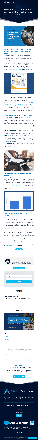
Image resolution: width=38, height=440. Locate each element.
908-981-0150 (11, 302)
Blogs (7, 336)
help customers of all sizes (16, 237)
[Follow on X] (19, 291)
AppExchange (22, 429)
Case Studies (8, 338)
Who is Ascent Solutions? (19, 376)
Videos (7, 341)
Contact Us (19, 249)
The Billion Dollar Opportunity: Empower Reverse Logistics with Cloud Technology (19, 319)
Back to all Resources (19, 268)
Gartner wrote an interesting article (14, 69)
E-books (7, 339)
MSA (18, 437)
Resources (9, 16)
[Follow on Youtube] (21, 291)
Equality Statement (23, 437)
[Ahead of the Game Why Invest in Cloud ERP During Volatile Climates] (19, 93)
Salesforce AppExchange (9, 245)
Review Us (18, 418)
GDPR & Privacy (15, 437)
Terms (20, 437)
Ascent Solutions (11, 437)
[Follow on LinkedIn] (17, 291)
